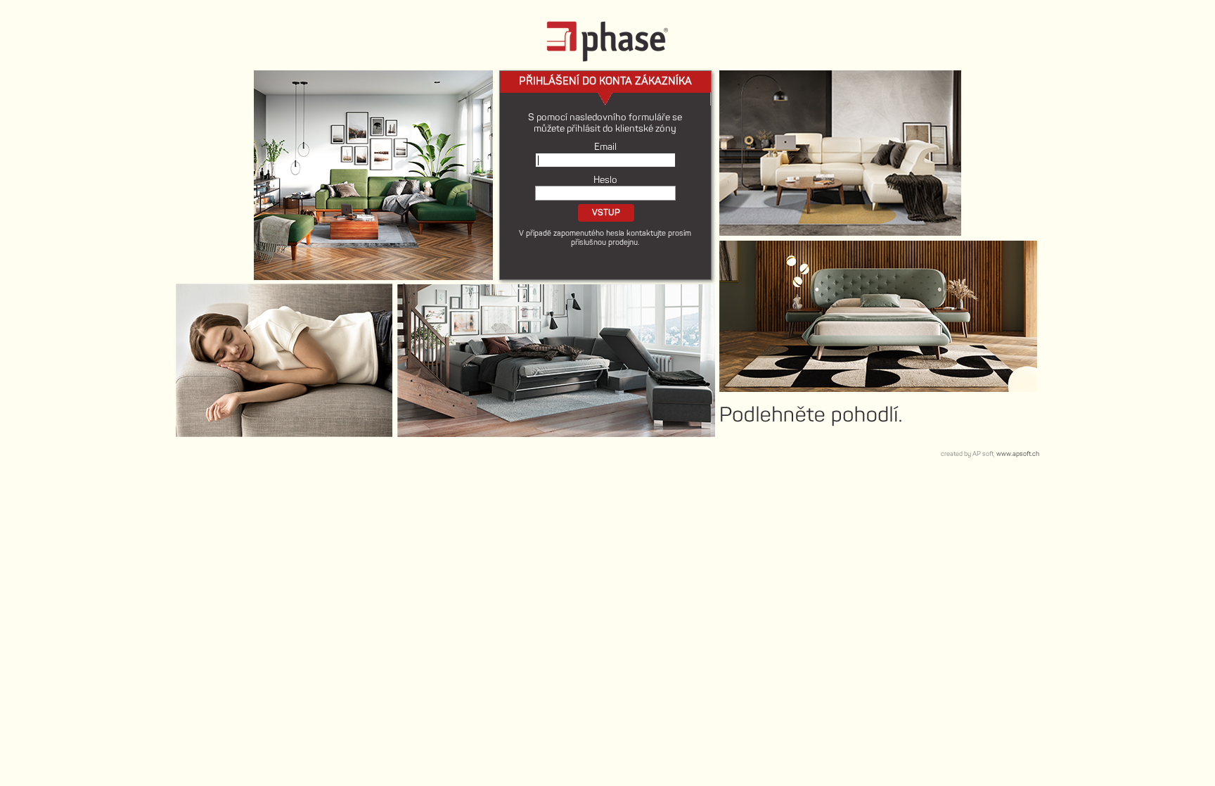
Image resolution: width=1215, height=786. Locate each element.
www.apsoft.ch (1017, 454)
